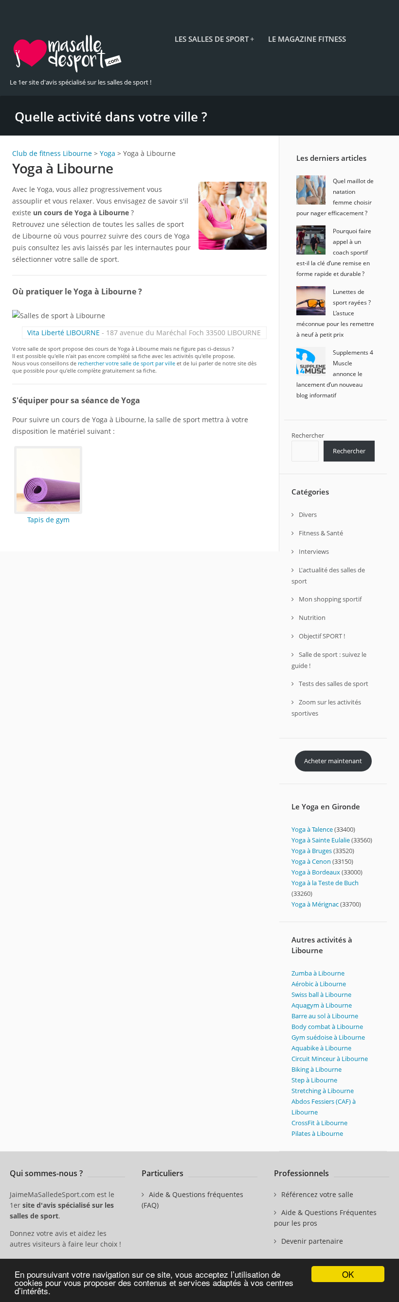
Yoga (107, 153)
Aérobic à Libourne (318, 983)
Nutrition (312, 617)
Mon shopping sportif (330, 599)
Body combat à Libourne (327, 1026)
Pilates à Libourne (317, 1133)
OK (348, 1274)
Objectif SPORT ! (322, 636)
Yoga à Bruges (312, 850)
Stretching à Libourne (322, 1090)
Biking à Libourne (316, 1069)
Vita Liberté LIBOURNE (63, 332)
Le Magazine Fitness (307, 38)
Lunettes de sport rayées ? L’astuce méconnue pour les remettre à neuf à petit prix (335, 313)
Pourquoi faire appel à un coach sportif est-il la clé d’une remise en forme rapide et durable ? (333, 252)
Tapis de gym (48, 519)
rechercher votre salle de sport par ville (126, 363)
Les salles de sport (214, 38)
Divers (308, 514)
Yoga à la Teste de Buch (325, 882)
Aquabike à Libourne (321, 1048)
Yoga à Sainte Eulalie (321, 840)
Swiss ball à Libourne (321, 994)
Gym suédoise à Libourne (328, 1037)
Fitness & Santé (321, 533)
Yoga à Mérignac (315, 904)
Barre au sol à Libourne (324, 1015)
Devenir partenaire (312, 1241)
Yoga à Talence (312, 829)
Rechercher (307, 435)
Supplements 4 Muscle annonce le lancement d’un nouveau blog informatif (334, 373)
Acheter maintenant (333, 760)
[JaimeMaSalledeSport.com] (68, 70)
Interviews (314, 551)
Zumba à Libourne (318, 973)
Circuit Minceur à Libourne (329, 1058)
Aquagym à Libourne (321, 1005)
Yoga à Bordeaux (316, 872)
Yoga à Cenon (311, 861)
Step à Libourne (314, 1080)
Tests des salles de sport (333, 683)
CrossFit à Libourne (319, 1122)
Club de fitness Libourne (52, 153)
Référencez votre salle (317, 1194)
